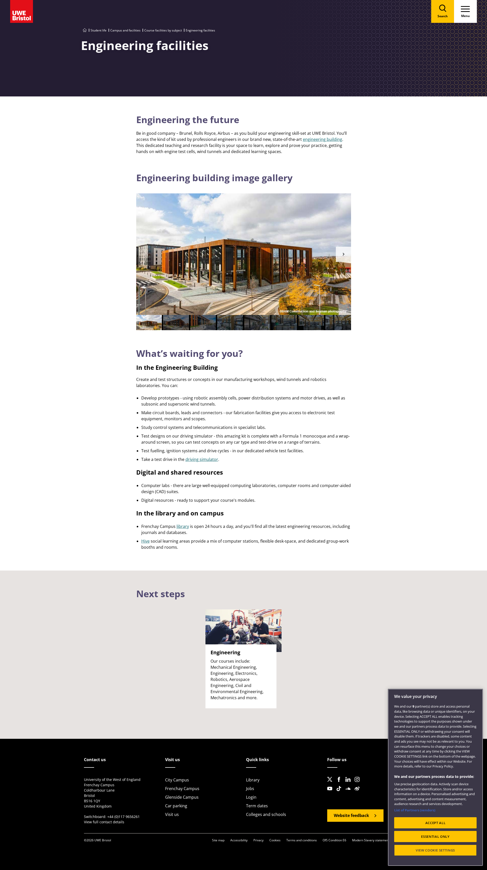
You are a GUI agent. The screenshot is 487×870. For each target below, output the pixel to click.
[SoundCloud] (349, 792)
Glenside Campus (182, 797)
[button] (343, 254)
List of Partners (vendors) (414, 810)
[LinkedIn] (349, 783)
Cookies (275, 840)
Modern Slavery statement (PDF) (375, 840)
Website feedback (351, 815)
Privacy (258, 840)
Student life (99, 30)
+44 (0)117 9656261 (123, 816)
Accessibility (239, 840)
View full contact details (104, 821)
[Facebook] (340, 783)
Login (251, 797)
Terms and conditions (301, 840)
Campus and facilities (125, 30)
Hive (145, 541)
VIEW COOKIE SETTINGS (435, 850)
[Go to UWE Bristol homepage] (85, 30)
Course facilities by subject (163, 30)
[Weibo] (359, 792)
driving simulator (201, 459)
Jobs (250, 788)
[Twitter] (331, 783)
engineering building (322, 139)
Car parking (176, 806)
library (183, 526)
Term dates (257, 806)
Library (252, 780)
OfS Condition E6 (334, 840)
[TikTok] (340, 792)
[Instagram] (359, 783)
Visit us (172, 814)
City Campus (177, 780)
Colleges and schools (266, 814)
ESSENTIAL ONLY (435, 836)
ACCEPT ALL (435, 823)
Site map (218, 840)
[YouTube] (331, 792)
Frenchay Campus (182, 788)
